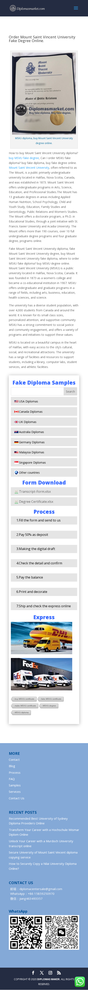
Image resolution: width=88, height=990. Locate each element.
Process (14, 772)
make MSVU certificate (25, 706)
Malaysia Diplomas (31, 452)
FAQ (12, 779)
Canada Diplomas (31, 412)
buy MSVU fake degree (24, 158)
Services (15, 791)
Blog (12, 766)
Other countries (29, 472)
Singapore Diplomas (32, 462)
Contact (14, 759)
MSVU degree (49, 706)
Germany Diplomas (32, 442)
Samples (15, 785)
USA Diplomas (28, 401)
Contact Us (16, 798)
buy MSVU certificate (24, 699)
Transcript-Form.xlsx (35, 491)
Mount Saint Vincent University (29, 168)
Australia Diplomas (31, 432)
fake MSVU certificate (51, 699)
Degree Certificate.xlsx (36, 501)
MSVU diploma (22, 712)
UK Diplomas (27, 422)
